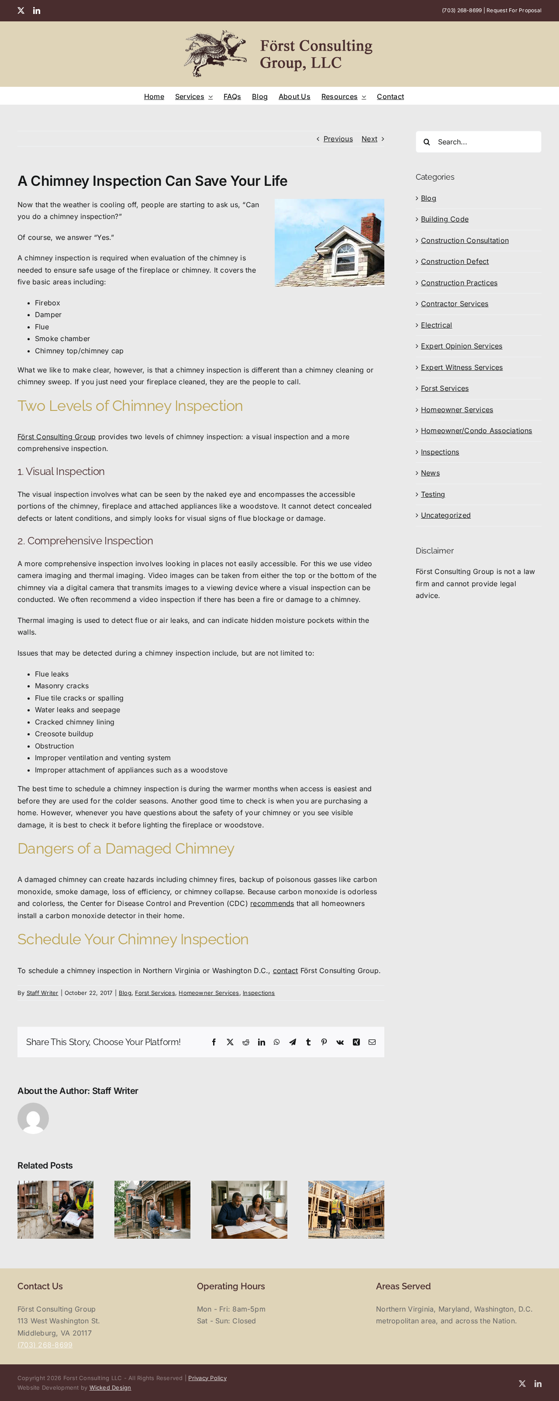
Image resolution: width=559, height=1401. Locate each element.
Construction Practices (459, 282)
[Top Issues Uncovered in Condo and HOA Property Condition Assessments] (55, 1185)
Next (369, 138)
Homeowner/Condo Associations (476, 430)
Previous (338, 138)
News (430, 472)
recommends (272, 903)
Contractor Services (455, 303)
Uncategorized (446, 515)
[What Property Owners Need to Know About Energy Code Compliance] (346, 1185)
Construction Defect (455, 261)
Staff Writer (43, 992)
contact (285, 970)
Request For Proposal (514, 10)
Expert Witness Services (462, 367)
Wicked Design (110, 1387)
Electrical (436, 325)
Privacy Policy (207, 1377)
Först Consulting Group (56, 436)
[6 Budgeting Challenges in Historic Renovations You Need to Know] (152, 1185)
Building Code (445, 219)
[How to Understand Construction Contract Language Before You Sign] (249, 1185)
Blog (125, 992)
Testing (433, 494)
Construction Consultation (465, 240)
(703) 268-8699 (462, 10)
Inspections (259, 992)
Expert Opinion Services (462, 346)
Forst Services (155, 992)
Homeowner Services (209, 992)
